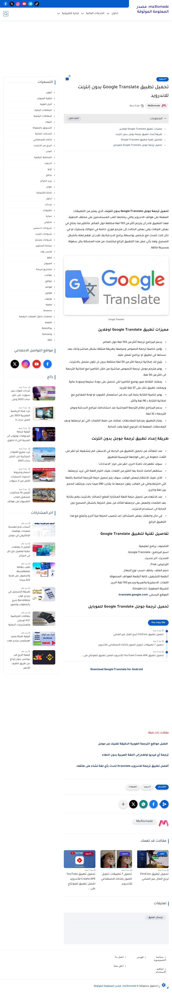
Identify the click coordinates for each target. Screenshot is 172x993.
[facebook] (5, 4)
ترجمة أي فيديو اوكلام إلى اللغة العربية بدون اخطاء (135, 755)
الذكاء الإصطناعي (43, 140)
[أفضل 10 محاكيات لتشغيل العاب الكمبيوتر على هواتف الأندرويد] (44, 495)
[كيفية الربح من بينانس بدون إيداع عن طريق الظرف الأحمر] (44, 657)
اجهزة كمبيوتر (45, 98)
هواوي (49, 293)
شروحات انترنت (44, 234)
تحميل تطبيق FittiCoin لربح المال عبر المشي (138, 634)
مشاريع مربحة (44, 269)
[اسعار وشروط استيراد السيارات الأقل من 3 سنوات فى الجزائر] (44, 475)
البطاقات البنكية (44, 110)
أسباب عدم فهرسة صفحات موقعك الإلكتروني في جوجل (19, 531)
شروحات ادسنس (43, 228)
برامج (49, 175)
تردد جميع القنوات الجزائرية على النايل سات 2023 (19, 456)
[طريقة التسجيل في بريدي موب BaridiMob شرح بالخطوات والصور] (44, 594)
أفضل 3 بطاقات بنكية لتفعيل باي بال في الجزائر (18, 551)
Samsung (47, 334)
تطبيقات (132, 787)
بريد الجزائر (46, 181)
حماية (49, 216)
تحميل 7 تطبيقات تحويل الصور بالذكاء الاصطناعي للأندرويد (131, 645)
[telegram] (30, 4)
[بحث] (5, 13)
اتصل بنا (119, 957)
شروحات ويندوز (44, 240)
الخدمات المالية (95, 13)
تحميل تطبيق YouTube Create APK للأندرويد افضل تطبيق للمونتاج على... (122, 655)
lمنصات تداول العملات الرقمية (36, 317)
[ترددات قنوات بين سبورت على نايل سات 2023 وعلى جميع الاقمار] (44, 393)
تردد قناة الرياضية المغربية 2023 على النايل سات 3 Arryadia (20, 416)
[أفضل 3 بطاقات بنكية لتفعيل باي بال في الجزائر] (44, 549)
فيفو (50, 258)
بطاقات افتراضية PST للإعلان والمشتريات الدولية (19, 620)
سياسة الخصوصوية (160, 958)
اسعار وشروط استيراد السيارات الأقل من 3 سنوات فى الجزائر (19, 477)
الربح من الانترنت (43, 146)
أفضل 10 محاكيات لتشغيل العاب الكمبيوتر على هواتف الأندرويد (18, 498)
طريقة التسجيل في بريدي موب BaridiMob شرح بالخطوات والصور (19, 598)
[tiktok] (36, 4)
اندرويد (162, 79)
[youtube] (24, 4)
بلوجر (50, 187)
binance (48, 311)
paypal (49, 322)
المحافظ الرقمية (43, 157)
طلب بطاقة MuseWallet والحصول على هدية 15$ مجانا (19, 574)
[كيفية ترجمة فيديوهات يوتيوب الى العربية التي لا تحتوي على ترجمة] (44, 434)
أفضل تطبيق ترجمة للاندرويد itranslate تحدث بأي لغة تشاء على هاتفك (122, 766)
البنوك (49, 122)
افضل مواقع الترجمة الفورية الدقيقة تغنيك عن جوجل (133, 744)
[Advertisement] (86, 50)
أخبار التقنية (46, 104)
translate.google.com (133, 594)
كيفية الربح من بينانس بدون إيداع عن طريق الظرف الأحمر (20, 662)
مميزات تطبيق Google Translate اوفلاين (140, 129)
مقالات (48, 275)
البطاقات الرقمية (43, 116)
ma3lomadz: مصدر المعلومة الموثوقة (153, 9)
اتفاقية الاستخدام (161, 970)
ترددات (49, 204)
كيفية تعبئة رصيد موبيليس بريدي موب (18, 638)
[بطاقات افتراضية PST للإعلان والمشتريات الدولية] (44, 618)
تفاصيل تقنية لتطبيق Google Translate (141, 140)
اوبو (50, 169)
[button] (153, 804)
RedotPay (47, 328)
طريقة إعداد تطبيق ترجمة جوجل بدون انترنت (138, 134)
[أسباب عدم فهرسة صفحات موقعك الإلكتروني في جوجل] (44, 529)
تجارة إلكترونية (70, 13)
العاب (49, 151)
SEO (50, 340)
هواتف (49, 287)
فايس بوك (46, 252)
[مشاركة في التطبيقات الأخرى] (123, 804)
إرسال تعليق (155, 917)
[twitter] (12, 4)
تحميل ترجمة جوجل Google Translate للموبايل (137, 145)
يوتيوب (49, 299)
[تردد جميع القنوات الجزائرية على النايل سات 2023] (44, 454)
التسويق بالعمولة (43, 128)
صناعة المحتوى (44, 246)
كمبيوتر (48, 263)
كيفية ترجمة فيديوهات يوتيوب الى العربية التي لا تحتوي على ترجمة (18, 437)
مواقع (49, 281)
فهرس (140, 957)
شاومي (48, 222)
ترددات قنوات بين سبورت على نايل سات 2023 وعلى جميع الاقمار (20, 396)
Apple (49, 305)
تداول (115, 13)
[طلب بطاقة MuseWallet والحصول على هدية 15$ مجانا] (44, 569)
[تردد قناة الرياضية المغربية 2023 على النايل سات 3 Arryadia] (44, 413)
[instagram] (18, 4)
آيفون (49, 92)
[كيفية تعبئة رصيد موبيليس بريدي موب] (44, 639)
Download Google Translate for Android (116, 669)
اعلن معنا (118, 966)
